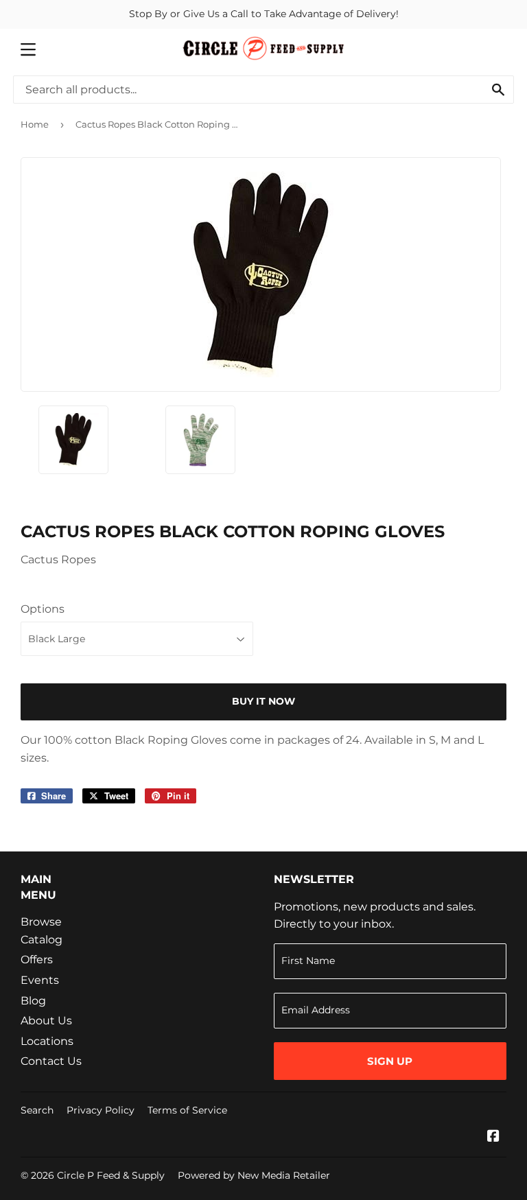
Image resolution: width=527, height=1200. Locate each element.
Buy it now (263, 701)
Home (35, 124)
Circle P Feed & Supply (111, 1175)
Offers (37, 959)
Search (37, 1110)
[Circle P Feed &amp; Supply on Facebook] (493, 1137)
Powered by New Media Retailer (254, 1175)
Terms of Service (187, 1110)
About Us (46, 1020)
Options (43, 608)
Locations (47, 1041)
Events (40, 980)
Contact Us (51, 1061)
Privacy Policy (100, 1110)
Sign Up (389, 1061)
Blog (33, 1000)
